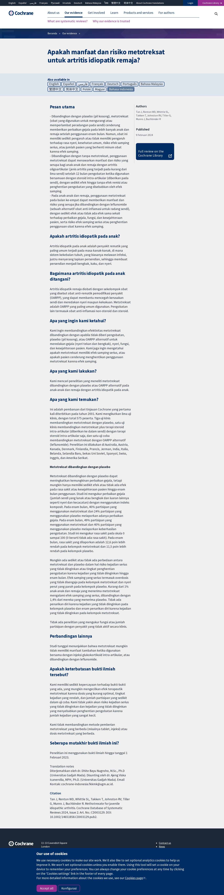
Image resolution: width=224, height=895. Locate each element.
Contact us (165, 843)
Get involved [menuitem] (96, 13)
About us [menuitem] (53, 13)
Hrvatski (67, 2)
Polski (87, 89)
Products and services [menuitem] (138, 13)
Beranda (52, 33)
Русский (55, 2)
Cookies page (134, 878)
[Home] (23, 13)
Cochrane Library (211, 2)
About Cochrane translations (150, 2)
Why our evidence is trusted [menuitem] (111, 21)
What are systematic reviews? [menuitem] (68, 21)
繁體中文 (116, 2)
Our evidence (69, 33)
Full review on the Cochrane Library (151, 153)
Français (44, 2)
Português (130, 84)
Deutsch (78, 2)
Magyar (100, 89)
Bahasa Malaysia (93, 2)
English (12, 2)
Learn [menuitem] (114, 13)
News (162, 846)
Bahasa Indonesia (121, 89)
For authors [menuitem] (166, 13)
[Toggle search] (216, 13)
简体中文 (128, 2)
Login (190, 2)
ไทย (106, 2)
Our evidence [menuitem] (73, 13)
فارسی (33, 2)
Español (22, 2)
